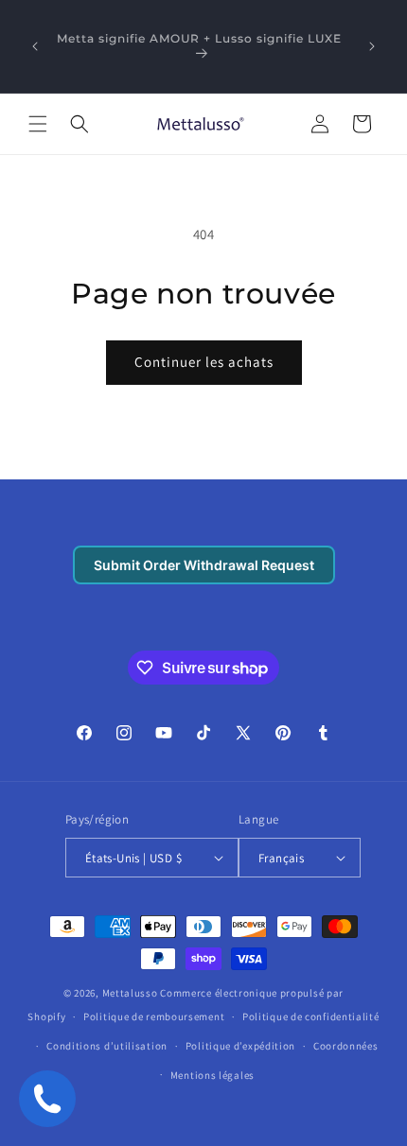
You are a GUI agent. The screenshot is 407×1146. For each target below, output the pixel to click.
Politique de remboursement (153, 1016)
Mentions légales (212, 1075)
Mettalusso (131, 992)
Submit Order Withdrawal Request (204, 565)
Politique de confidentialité (311, 1016)
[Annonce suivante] (372, 46)
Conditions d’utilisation (107, 1045)
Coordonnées (346, 1045)
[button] (38, 124)
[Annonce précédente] (35, 46)
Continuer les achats (204, 362)
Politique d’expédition (240, 1045)
